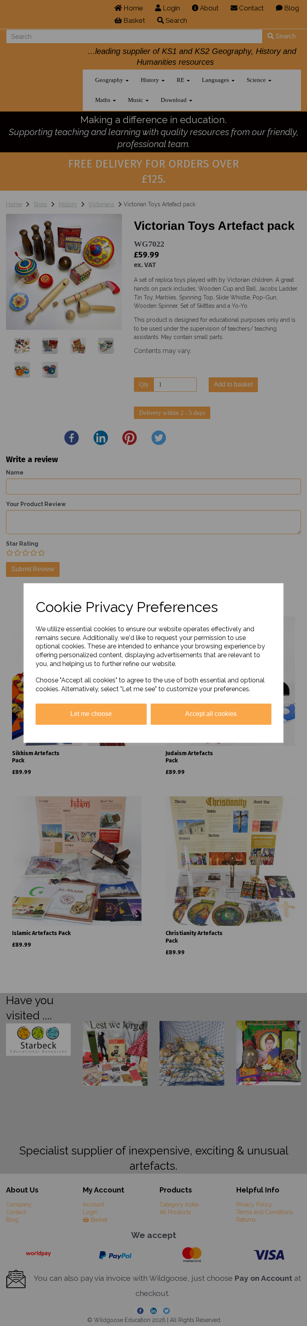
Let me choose (91, 713)
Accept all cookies (211, 713)
